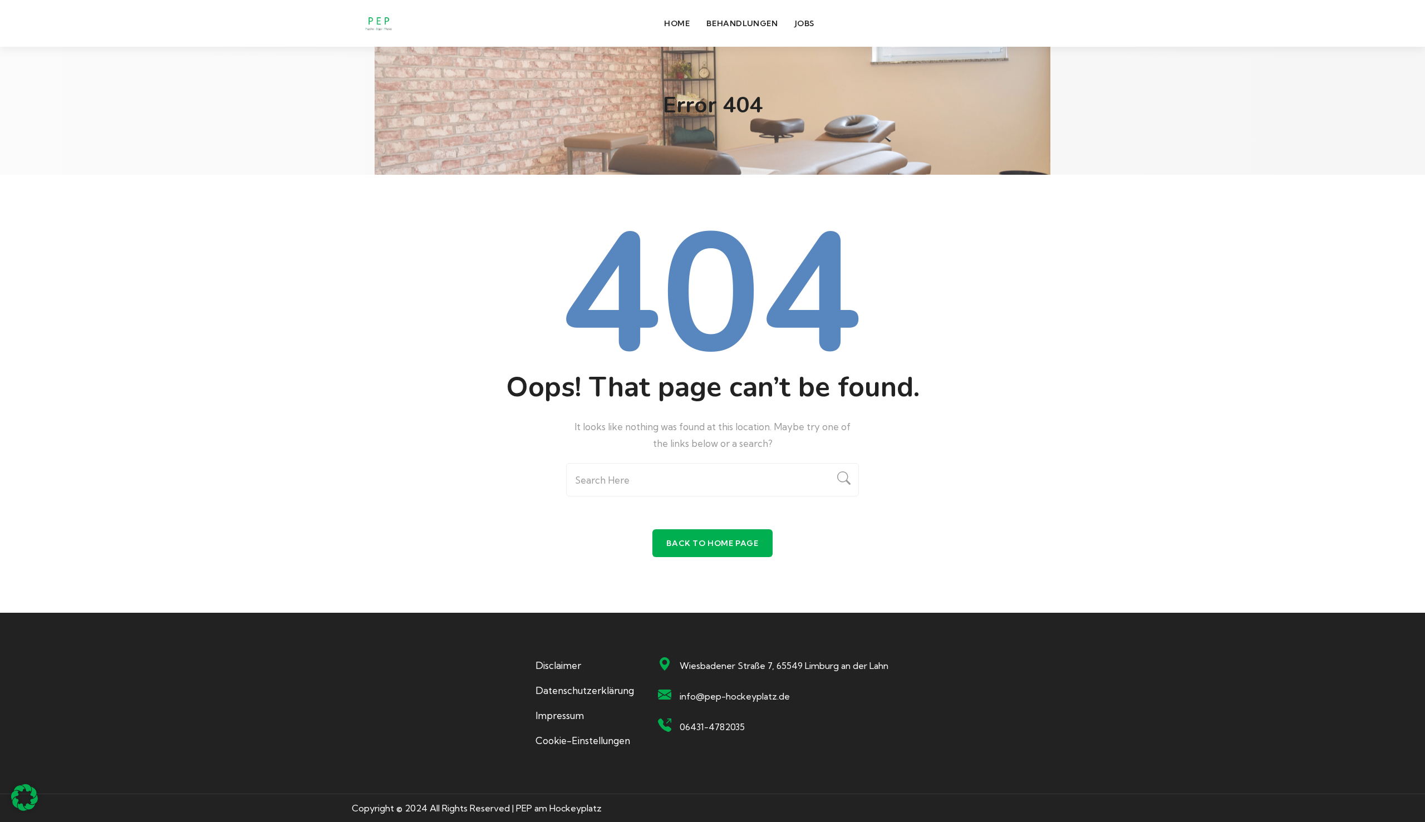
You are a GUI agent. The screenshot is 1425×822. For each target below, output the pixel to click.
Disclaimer (558, 665)
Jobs (804, 23)
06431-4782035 (712, 726)
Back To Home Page (712, 543)
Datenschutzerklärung (584, 690)
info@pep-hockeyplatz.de (735, 696)
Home (677, 23)
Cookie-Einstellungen (582, 740)
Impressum (559, 715)
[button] (24, 797)
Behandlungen (742, 23)
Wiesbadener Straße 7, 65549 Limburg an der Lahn (784, 665)
